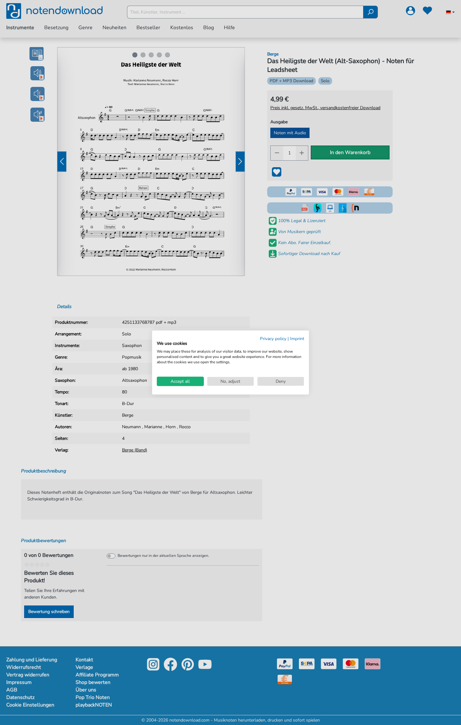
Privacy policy (273, 338)
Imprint (297, 338)
